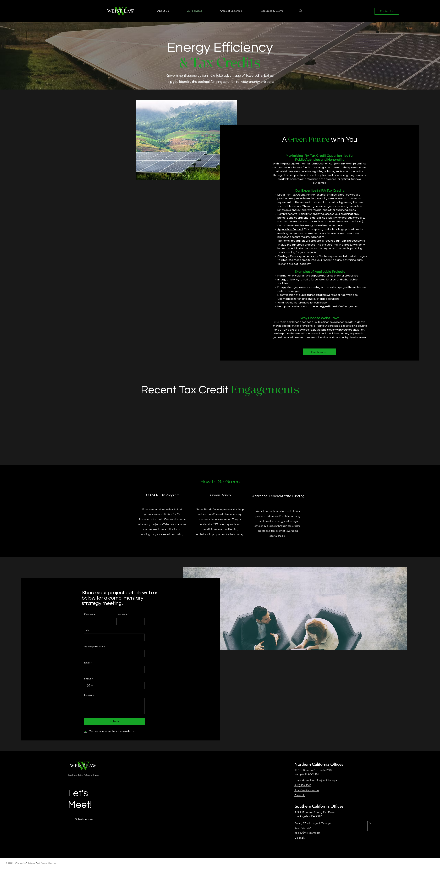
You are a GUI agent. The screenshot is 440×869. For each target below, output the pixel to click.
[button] (156, 10)
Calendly (300, 837)
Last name (123, 614)
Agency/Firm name (95, 646)
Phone (88, 678)
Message (90, 694)
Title (87, 630)
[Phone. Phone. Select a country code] (89, 685)
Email (88, 662)
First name (90, 614)
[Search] (300, 10)
